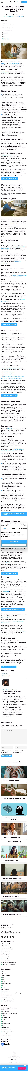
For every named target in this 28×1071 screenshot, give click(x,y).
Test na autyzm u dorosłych (8, 964)
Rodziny (4, 979)
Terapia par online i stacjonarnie (9, 999)
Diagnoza (4, 673)
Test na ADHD (5, 958)
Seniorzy (4, 973)
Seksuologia (5, 1033)
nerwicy (3, 63)
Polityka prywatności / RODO (14, 1056)
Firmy (3, 981)
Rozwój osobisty (6, 1023)
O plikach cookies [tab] (23, 528)
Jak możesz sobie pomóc (9, 666)
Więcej (12, 715)
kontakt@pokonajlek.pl (10, 933)
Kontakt (14, 1051)
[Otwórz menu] (2, 2)
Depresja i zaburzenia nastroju (9, 1013)
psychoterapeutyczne (7, 617)
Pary (3, 977)
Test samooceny (6, 960)
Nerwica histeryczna (7, 30)
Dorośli (4, 971)
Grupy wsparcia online (7, 995)
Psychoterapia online (7, 991)
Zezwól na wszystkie (14, 541)
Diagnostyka (5, 32)
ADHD (3, 1021)
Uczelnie (4, 985)
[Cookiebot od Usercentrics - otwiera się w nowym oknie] (21, 525)
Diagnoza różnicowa (7, 34)
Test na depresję (6, 954)
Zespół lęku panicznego (8, 371)
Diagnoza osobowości (7, 949)
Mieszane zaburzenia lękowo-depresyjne (13, 376)
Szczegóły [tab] (14, 528)
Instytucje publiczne (6, 983)
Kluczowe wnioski (6, 23)
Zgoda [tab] (5, 528)
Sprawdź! (22, 1068)
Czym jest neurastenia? (7, 25)
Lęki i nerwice (5, 675)
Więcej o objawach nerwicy (9, 395)
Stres (3, 1015)
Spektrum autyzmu (6, 1035)
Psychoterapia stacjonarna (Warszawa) (11, 993)
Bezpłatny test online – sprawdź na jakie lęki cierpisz (13, 514)
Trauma (4, 1019)
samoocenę (18, 276)
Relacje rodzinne (6, 1017)
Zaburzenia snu (5, 1027)
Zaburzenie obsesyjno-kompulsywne (12, 378)
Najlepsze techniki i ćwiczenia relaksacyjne (13, 609)
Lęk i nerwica (20, 14)
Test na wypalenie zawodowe (9, 962)
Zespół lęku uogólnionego (9, 373)
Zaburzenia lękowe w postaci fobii (11, 368)
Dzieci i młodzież (6, 975)
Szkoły (3, 987)
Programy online (6, 997)
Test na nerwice (6, 956)
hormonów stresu (14, 223)
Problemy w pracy (6, 1029)
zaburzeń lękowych (14, 63)
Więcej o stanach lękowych (9, 324)
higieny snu (23, 630)
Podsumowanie (6, 38)
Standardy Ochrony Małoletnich (14, 1057)
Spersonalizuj (13, 545)
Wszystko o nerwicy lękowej (9, 178)
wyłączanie (6, 591)
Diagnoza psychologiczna (10, 14)
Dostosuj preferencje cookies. (14, 1062)
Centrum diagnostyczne (7, 1000)
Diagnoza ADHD (6, 943)
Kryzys (3, 1025)
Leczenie (4, 36)
